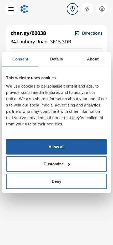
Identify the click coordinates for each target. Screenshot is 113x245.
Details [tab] (56, 59)
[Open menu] (11, 9)
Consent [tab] (20, 59)
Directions (92, 33)
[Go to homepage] (24, 9)
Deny (56, 181)
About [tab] (93, 59)
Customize (54, 164)
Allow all (57, 146)
